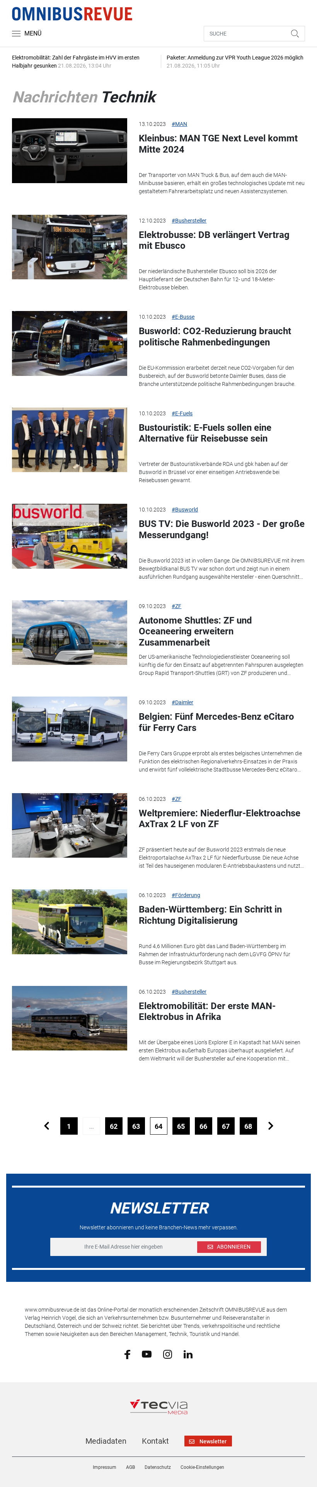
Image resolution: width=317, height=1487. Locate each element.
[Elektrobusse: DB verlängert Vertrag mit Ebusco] (69, 247)
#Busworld (185, 509)
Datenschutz (158, 1467)
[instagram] (167, 1354)
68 (248, 1126)
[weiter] (271, 1126)
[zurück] (46, 1126)
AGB (130, 1467)
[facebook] (127, 1354)
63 (136, 1126)
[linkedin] (188, 1354)
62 (114, 1126)
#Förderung (186, 895)
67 (226, 1126)
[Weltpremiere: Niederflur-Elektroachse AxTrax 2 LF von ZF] (69, 825)
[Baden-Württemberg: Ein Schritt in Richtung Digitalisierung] (69, 921)
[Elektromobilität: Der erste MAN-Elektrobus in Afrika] (69, 1018)
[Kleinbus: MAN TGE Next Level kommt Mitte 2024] (69, 150)
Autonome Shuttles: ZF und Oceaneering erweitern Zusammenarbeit (195, 631)
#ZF (176, 606)
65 (181, 1126)
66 (203, 1126)
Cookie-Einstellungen (202, 1467)
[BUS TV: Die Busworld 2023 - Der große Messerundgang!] (69, 536)
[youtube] (147, 1354)
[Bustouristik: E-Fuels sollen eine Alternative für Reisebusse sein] (69, 440)
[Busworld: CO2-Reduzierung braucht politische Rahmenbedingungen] (69, 343)
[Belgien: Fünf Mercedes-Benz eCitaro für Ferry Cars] (69, 729)
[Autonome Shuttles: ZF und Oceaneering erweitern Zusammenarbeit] (69, 632)
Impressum (104, 1467)
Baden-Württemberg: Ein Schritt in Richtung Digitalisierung (210, 915)
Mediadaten (105, 1441)
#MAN (179, 124)
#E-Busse (183, 317)
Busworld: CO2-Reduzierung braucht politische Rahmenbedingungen (215, 337)
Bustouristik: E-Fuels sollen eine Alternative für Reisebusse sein (205, 433)
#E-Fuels (182, 413)
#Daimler (182, 702)
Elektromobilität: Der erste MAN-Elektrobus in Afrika (207, 1012)
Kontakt (155, 1441)
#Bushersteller (189, 221)
